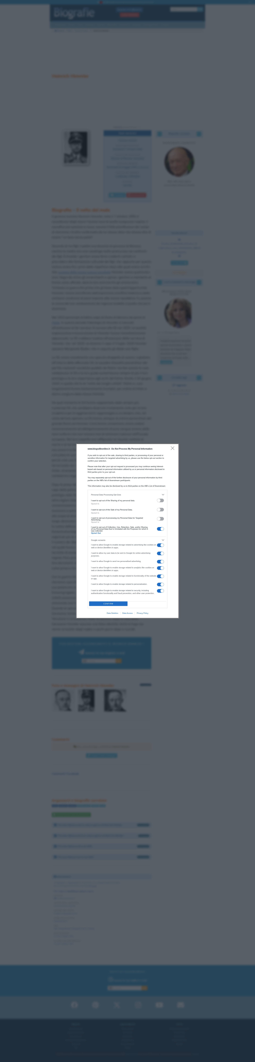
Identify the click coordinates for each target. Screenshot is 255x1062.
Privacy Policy (142, 613)
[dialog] (127, 531)
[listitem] (127, 494)
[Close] (173, 449)
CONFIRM (108, 604)
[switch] (160, 500)
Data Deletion (112, 613)
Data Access (127, 613)
